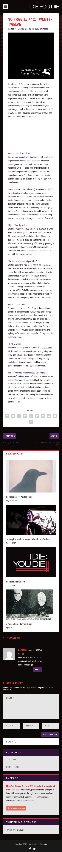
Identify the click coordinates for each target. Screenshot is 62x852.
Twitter (11, 759)
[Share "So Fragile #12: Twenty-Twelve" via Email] (55, 416)
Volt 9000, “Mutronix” (17, 304)
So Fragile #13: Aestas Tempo (20, 497)
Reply (37, 669)
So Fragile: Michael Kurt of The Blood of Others (28, 539)
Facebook (12, 767)
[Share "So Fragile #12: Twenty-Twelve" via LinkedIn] (37, 416)
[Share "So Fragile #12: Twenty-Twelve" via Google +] (19, 416)
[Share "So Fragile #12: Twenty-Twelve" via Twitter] (13, 416)
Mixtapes (44, 29)
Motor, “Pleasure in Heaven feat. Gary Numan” (27, 373)
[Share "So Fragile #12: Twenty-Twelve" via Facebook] (7, 416)
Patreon (37, 793)
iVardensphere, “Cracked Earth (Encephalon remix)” (29, 189)
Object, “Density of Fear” (18, 225)
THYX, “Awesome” (15, 344)
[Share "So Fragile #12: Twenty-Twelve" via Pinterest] (31, 416)
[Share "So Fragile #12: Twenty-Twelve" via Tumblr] (25, 416)
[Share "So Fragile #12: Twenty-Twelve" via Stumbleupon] (49, 416)
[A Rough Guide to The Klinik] (31, 604)
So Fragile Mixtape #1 (16, 582)
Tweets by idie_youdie (15, 830)
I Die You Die (22, 29)
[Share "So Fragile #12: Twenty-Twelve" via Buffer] (43, 416)
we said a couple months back (24, 157)
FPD (45, 844)
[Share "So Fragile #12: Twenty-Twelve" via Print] (31, 422)
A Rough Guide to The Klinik (19, 624)
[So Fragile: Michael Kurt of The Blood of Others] (31, 520)
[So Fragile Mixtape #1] (31, 562)
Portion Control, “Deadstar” (19, 153)
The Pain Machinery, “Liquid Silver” (22, 261)
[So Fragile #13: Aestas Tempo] (31, 476)
